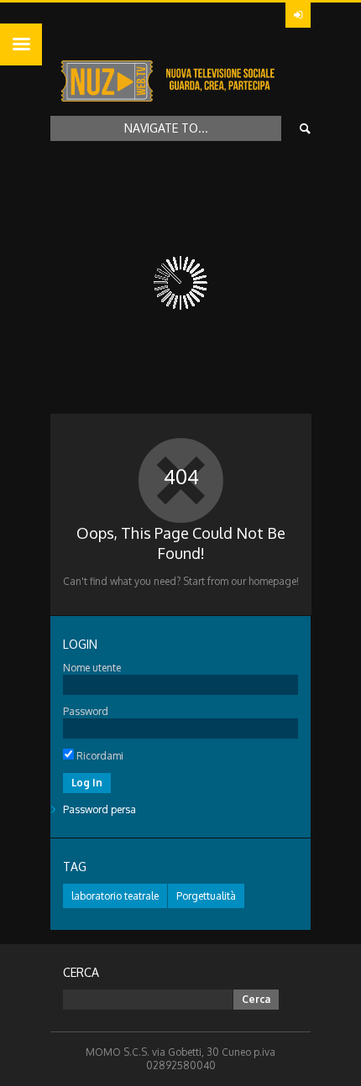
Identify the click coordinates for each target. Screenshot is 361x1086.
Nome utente (92, 667)
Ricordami (98, 755)
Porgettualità (206, 896)
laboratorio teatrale (115, 896)
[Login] (298, 15)
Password (85, 711)
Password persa (99, 809)
